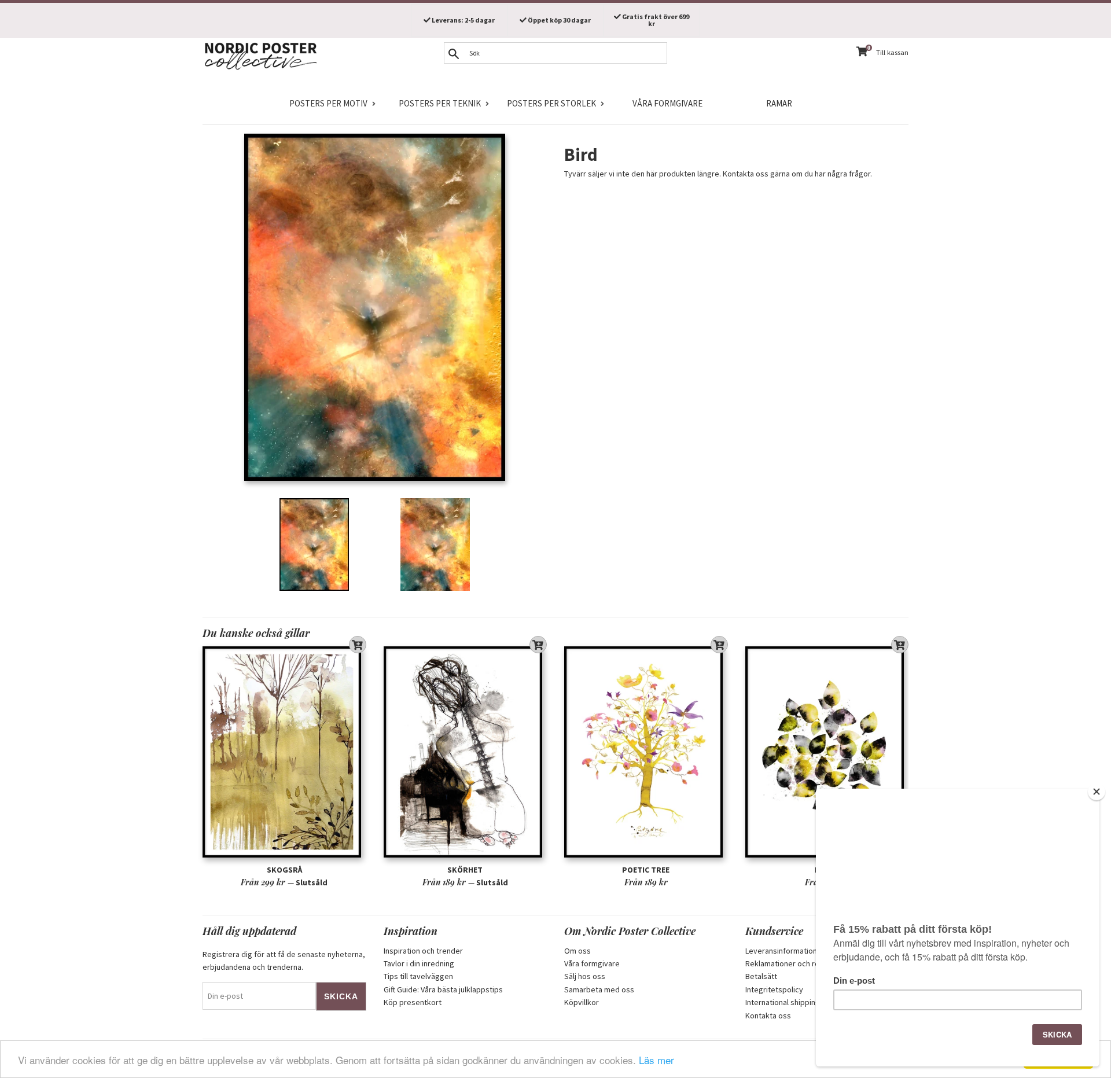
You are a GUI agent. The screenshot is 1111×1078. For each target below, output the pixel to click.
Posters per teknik (440, 103)
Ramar (779, 103)
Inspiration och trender (423, 950)
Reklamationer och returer (791, 963)
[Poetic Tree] (646, 752)
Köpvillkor (581, 1002)
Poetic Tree (645, 869)
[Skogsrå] (284, 752)
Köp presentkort (413, 1002)
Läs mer (656, 1060)
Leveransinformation (781, 950)
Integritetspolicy (774, 989)
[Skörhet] (465, 752)
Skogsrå (284, 869)
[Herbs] (827, 752)
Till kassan (892, 52)
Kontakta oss (768, 1015)
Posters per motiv (328, 103)
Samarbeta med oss (599, 989)
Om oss (577, 950)
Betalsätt (761, 976)
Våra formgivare (667, 103)
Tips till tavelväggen (418, 976)
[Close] (1096, 791)
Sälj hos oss (584, 976)
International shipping (782, 1002)
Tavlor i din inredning (419, 963)
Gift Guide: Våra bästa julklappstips (443, 989)
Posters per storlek (551, 103)
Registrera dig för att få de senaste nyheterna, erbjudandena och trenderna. (284, 960)
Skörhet (465, 869)
